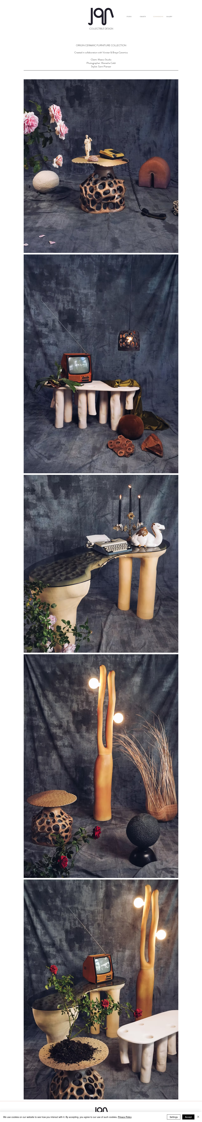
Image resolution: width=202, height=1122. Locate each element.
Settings (174, 1117)
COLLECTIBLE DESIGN (101, 28)
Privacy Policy (125, 1117)
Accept (188, 1117)
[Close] (198, 1116)
